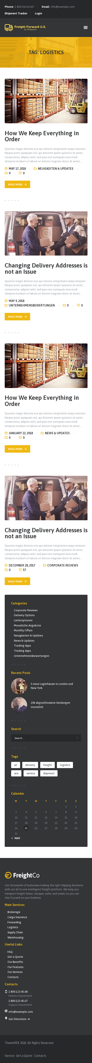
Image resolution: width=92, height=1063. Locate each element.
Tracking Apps (22, 645)
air (15, 765)
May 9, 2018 (16, 301)
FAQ (10, 951)
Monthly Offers (23, 630)
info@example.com (63, 7)
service (31, 773)
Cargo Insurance (17, 917)
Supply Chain (15, 932)
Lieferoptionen (23, 620)
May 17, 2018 (17, 168)
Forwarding (14, 922)
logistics (65, 765)
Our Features (15, 967)
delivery (30, 765)
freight (47, 765)
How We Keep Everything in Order (42, 136)
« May (16, 838)
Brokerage (13, 912)
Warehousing (15, 937)
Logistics (12, 927)
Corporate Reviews (62, 565)
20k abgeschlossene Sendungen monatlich (50, 705)
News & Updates (57, 433)
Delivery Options (24, 615)
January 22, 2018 (21, 433)
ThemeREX (12, 1043)
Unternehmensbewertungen (32, 305)
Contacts (12, 977)
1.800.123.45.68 (18, 991)
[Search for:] (46, 738)
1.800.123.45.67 (18, 1000)
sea (16, 773)
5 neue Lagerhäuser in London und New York (52, 686)
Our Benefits (15, 961)
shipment (49, 773)
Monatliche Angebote (27, 625)
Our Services (14, 972)
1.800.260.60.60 (24, 6)
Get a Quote (15, 956)
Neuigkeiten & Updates (55, 168)
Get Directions (18, 1019)
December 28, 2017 (22, 565)
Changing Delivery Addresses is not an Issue (46, 268)
